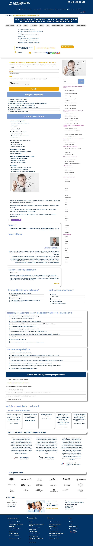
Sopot (66, 216)
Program (19, 25)
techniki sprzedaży (33, 536)
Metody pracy (33, 25)
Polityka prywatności (74, 528)
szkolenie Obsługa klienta (69, 142)
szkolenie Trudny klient (69, 144)
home (14, 15)
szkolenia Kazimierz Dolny (55, 531)
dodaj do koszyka (16, 219)
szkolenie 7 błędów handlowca (70, 116)
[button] (67, 46)
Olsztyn (66, 209)
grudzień (66, 262)
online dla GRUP (68, 152)
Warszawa (67, 227)
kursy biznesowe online (34, 533)
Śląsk (66, 220)
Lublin (66, 204)
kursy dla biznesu (53, 526)
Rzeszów (66, 213)
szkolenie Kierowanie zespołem (71, 93)
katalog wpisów (66, 9)
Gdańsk (66, 188)
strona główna (19, 9)
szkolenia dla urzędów (14, 535)
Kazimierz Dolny (68, 197)
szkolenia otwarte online (69, 161)
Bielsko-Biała (67, 181)
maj (65, 245)
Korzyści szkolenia (10, 25)
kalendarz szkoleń (33, 531)
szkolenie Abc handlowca (69, 113)
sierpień (66, 252)
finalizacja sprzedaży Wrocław (16, 524)
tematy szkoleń (32, 542)
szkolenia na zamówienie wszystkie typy (34, 528)
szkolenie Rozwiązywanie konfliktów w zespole (73, 134)
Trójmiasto (67, 225)
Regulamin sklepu (73, 526)
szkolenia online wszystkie (15, 538)
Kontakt (71, 521)
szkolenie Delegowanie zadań (70, 96)
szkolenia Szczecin (53, 528)
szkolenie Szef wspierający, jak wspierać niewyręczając (72, 99)
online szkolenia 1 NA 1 (69, 154)
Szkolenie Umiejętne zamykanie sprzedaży (73, 123)
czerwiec (66, 248)
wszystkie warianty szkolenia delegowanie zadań (18, 382)
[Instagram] (57, 53)
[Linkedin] (51, 53)
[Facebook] (47, 53)
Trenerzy (41, 25)
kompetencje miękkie (54, 538)
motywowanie (12, 526)
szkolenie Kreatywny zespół (70, 136)
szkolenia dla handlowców (55, 524)
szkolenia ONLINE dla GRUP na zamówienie (36, 539)
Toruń (66, 223)
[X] (49, 53)
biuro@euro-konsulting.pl (52, 508)
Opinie (48, 25)
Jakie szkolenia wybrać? (14, 521)
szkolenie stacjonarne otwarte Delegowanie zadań (27, 15)
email (10, 76)
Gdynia (66, 190)
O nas (70, 524)
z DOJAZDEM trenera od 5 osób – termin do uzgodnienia (73, 149)
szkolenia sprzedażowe (69, 172)
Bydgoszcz (67, 183)
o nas (72, 9)
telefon (11, 71)
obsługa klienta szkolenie (14, 528)
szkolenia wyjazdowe (49, 9)
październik (67, 257)
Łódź (66, 206)
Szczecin (66, 218)
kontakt (78, 9)
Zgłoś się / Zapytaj (69, 25)
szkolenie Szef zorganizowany (70, 102)
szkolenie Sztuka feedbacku (70, 108)
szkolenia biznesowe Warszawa (56, 533)
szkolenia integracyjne (54, 521)
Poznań (66, 211)
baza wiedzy (58, 9)
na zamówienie (27, 9)
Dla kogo (26, 25)
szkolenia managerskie (69, 167)
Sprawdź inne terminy (81, 25)
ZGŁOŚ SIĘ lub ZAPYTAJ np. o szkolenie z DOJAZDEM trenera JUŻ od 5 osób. (32, 62)
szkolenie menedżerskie (54, 535)
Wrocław (66, 230)
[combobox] (70, 81)
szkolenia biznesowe (13, 533)
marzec (66, 241)
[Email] (55, 53)
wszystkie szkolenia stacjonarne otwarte (72, 163)
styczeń (66, 236)
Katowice (66, 195)
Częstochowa (67, 186)
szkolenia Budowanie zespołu (70, 105)
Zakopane (67, 232)
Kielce (66, 202)
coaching (31, 521)
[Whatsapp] (53, 53)
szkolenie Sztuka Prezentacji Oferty (72, 120)
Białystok (66, 179)
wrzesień (66, 255)
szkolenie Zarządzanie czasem (71, 128)
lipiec (66, 250)
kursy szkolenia (37, 9)
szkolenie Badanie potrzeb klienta (71, 118)
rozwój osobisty (12, 531)
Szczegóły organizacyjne (57, 25)
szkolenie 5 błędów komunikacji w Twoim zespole (72, 131)
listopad (66, 259)
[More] (59, 53)
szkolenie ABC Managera (69, 90)
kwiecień (66, 243)
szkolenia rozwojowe (69, 170)
